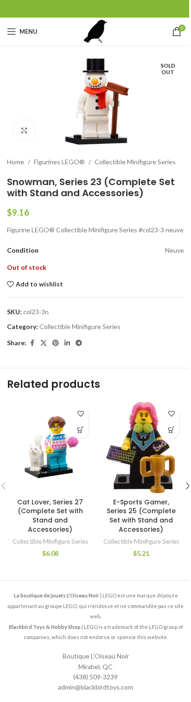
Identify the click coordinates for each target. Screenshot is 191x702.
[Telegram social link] (79, 343)
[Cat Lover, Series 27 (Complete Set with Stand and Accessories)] (50, 447)
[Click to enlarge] (24, 130)
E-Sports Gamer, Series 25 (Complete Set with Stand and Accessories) (141, 515)
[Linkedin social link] (67, 343)
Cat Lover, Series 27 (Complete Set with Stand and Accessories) (50, 515)
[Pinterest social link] (56, 343)
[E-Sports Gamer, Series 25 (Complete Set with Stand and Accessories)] (141, 447)
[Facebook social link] (32, 343)
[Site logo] (95, 31)
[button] (80, 430)
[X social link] (44, 343)
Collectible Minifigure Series (135, 162)
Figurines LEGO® (59, 162)
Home (15, 162)
